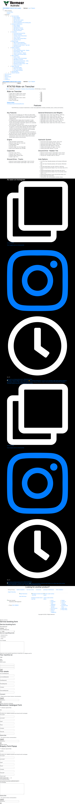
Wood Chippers (17, 17)
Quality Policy (64, 608)
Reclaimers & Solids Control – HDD (21, 63)
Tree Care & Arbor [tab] (30, 589)
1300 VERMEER (15, 605)
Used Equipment (14, 71)
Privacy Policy (64, 609)
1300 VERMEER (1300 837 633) (10, 8)
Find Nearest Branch (11, 103)
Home (7, 88)
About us (7, 75)
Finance (8, 13)
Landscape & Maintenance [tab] (48, 589)
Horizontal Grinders (18, 67)
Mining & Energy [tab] (11, 589)
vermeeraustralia (10, 242)
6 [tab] (41, 100)
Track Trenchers (17, 37)
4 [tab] (41, 97)
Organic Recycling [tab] (11, 591)
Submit (1, 698)
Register (33, 8)
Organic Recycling (15, 66)
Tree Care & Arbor (15, 16)
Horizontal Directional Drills (19, 33)
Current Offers (10, 12)
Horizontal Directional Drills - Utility (21, 60)
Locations (19, 8)
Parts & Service (8, 74)
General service (4, 635)
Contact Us (7, 79)
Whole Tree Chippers (18, 68)
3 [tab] (41, 95)
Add (1, 669)
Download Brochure (20, 103)
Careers (6, 78)
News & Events (8, 76)
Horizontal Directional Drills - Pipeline (21, 50)
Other (2, 638)
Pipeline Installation (15, 47)
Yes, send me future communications (8, 737)
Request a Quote (10, 102)
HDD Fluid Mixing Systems (19, 62)
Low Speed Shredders (18, 70)
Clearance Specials (15, 72)
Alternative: (2, 699)
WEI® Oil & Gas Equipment (19, 42)
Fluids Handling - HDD (18, 51)
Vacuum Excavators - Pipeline (20, 53)
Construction (14, 31)
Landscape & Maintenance (16, 24)
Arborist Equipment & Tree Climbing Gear (22, 22)
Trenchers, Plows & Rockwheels (20, 35)
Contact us (63, 601)
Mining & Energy (14, 41)
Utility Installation (15, 55)
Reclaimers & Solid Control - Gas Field (21, 45)
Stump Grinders (17, 18)
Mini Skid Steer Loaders (18, 20)
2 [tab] (41, 94)
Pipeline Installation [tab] (21, 589)
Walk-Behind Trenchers (18, 27)
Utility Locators (17, 56)
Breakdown (3, 636)
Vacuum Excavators (18, 21)
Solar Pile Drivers (17, 39)
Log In (29, 8)
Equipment (53, 601)
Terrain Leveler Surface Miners (20, 38)
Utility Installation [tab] (59, 589)
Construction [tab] (38, 589)
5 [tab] (41, 99)
